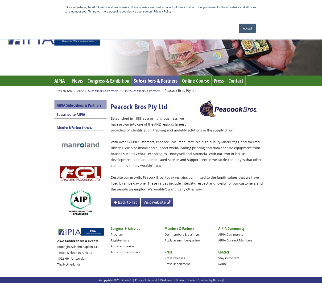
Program (117, 234)
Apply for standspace (125, 252)
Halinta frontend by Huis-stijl (206, 280)
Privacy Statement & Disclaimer (154, 280)
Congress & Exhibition (108, 80)
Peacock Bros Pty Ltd (181, 90)
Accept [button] (247, 28)
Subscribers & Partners (156, 80)
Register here (120, 240)
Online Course (195, 80)
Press (219, 80)
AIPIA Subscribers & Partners (142, 91)
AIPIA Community (230, 234)
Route (222, 264)
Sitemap (181, 280)
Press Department (177, 264)
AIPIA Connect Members (235, 240)
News (77, 80)
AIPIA (59, 81)
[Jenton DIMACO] (80, 174)
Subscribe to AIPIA (71, 114)
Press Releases (175, 258)
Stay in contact (228, 258)
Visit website (155, 202)
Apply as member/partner (183, 240)
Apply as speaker (122, 246)
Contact (235, 80)
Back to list (127, 202)
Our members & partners (182, 234)
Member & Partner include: (74, 127)
